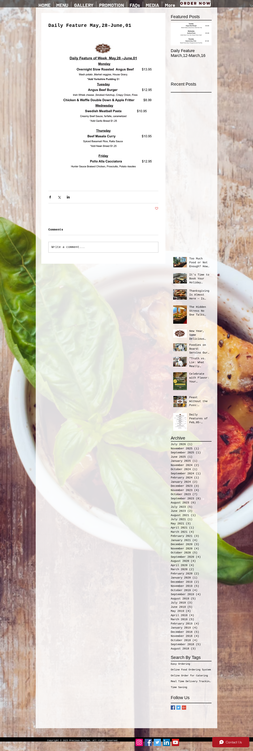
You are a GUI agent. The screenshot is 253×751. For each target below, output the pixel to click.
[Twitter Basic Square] (178, 707)
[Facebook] (148, 742)
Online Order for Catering (189, 675)
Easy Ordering (180, 663)
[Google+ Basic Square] (184, 707)
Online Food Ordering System (191, 669)
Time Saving (179, 687)
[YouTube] (175, 742)
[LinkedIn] (166, 742)
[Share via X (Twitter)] (59, 197)
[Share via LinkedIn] (68, 197)
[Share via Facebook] (50, 197)
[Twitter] (157, 742)
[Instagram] (139, 742)
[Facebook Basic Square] (173, 707)
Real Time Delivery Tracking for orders (191, 681)
